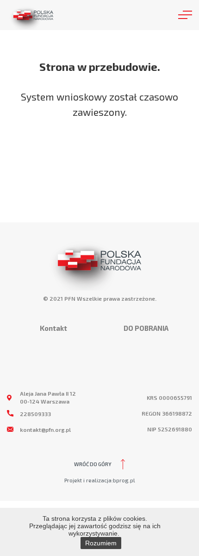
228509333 (35, 414)
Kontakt (53, 328)
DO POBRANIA (146, 328)
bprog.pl (124, 480)
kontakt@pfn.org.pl (45, 429)
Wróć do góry (93, 464)
